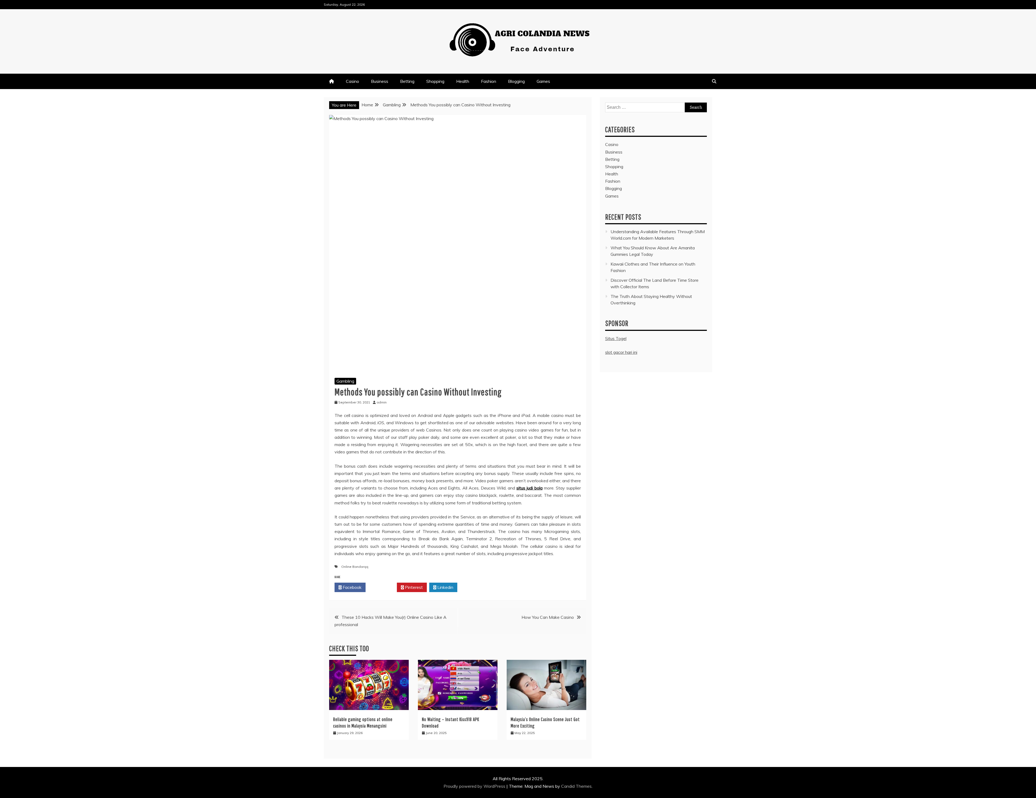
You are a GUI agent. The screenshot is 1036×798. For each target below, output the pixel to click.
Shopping (435, 81)
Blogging (516, 81)
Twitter (382, 587)
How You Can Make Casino (548, 617)
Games (543, 81)
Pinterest (413, 587)
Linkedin (444, 587)
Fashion (488, 81)
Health (462, 81)
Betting (407, 81)
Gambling (345, 381)
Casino (352, 81)
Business (379, 81)
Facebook (352, 587)
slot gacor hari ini (621, 352)
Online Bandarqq (354, 567)
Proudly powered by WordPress (475, 786)
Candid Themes (576, 786)
